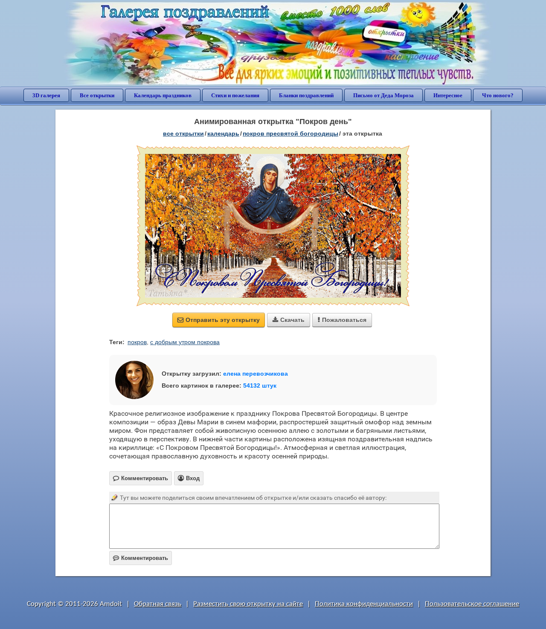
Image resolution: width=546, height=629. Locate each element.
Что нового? (498, 95)
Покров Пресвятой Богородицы (290, 133)
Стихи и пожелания (235, 95)
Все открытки (97, 95)
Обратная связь (157, 604)
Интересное (447, 95)
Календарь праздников (163, 95)
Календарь (223, 133)
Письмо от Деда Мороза (383, 95)
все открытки (183, 133)
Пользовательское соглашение (472, 604)
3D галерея (46, 95)
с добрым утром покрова (185, 342)
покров (137, 342)
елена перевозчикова (255, 373)
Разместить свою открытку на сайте (248, 604)
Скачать (289, 319)
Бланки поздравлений (306, 95)
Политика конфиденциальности (364, 604)
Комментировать (140, 558)
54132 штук (259, 385)
